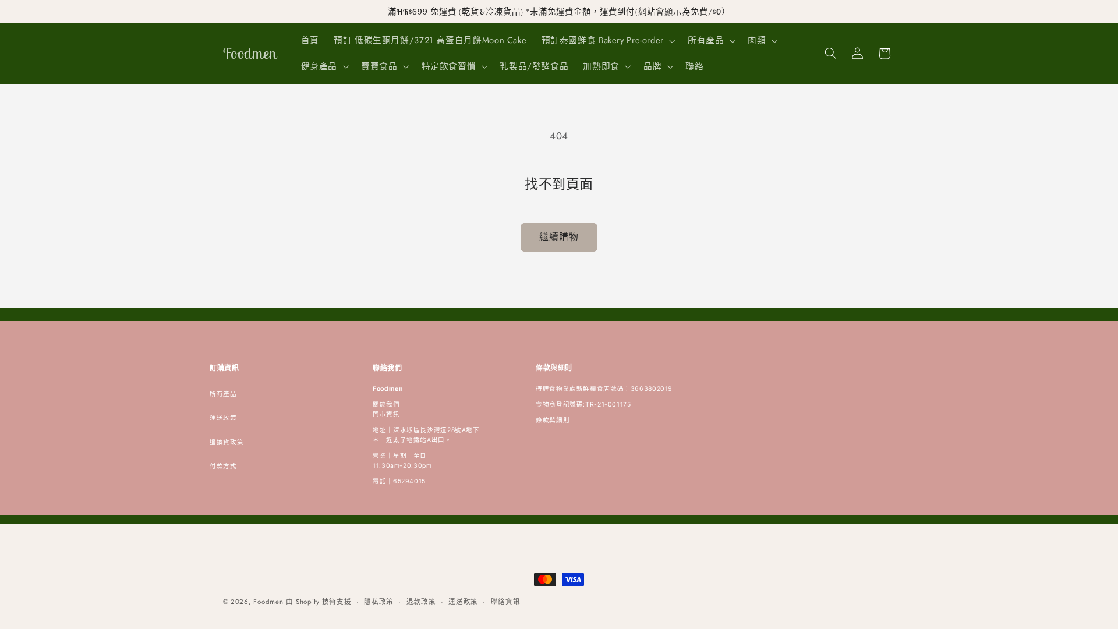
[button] (607, 41)
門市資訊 (386, 414)
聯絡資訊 (506, 601)
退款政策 (421, 601)
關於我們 (386, 404)
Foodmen (268, 601)
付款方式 (223, 466)
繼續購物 (559, 236)
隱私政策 (379, 601)
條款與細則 (552, 420)
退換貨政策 (226, 442)
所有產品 (223, 394)
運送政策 (223, 418)
